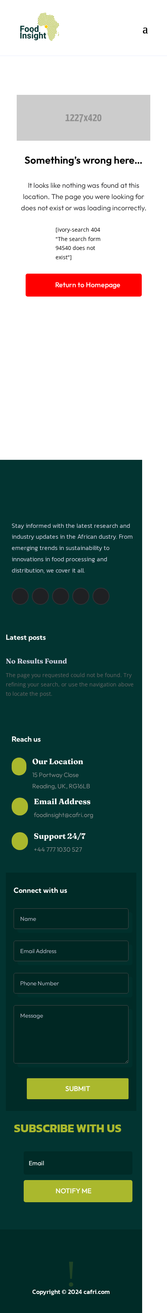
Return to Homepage (87, 284)
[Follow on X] (80, 596)
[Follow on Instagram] (40, 596)
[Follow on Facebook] (20, 596)
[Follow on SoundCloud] (101, 596)
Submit (77, 1088)
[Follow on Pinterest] (60, 596)
